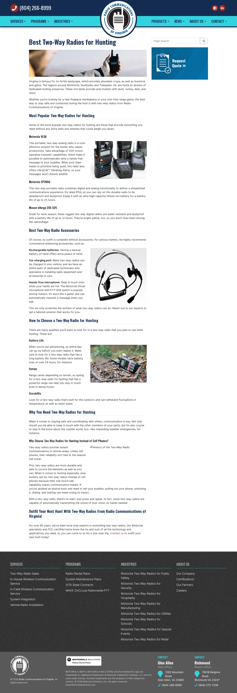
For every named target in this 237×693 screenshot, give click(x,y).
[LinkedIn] (222, 8)
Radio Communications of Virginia (36, 679)
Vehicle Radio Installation (26, 605)
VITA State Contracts (79, 585)
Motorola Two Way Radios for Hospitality (140, 596)
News (178, 21)
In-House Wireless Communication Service (33, 581)
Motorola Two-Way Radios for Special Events (146, 631)
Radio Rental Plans (78, 573)
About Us (196, 21)
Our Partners (184, 585)
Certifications (185, 579)
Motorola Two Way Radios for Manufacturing (140, 606)
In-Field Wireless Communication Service (32, 591)
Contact (217, 21)
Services (16, 21)
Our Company (185, 573)
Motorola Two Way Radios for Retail (144, 639)
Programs (38, 21)
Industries (62, 21)
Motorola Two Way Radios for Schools (140, 621)
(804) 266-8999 (35, 7)
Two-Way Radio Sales (24, 573)
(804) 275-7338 (208, 685)
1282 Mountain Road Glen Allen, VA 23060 (171, 676)
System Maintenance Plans (83, 579)
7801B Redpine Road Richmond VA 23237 (207, 676)
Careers (181, 590)
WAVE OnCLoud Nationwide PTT (87, 590)
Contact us (117, 533)
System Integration (22, 599)
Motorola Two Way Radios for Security (140, 586)
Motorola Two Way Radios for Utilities (146, 613)
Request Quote (179, 63)
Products (159, 21)
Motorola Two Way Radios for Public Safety (145, 576)
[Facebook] (215, 8)
